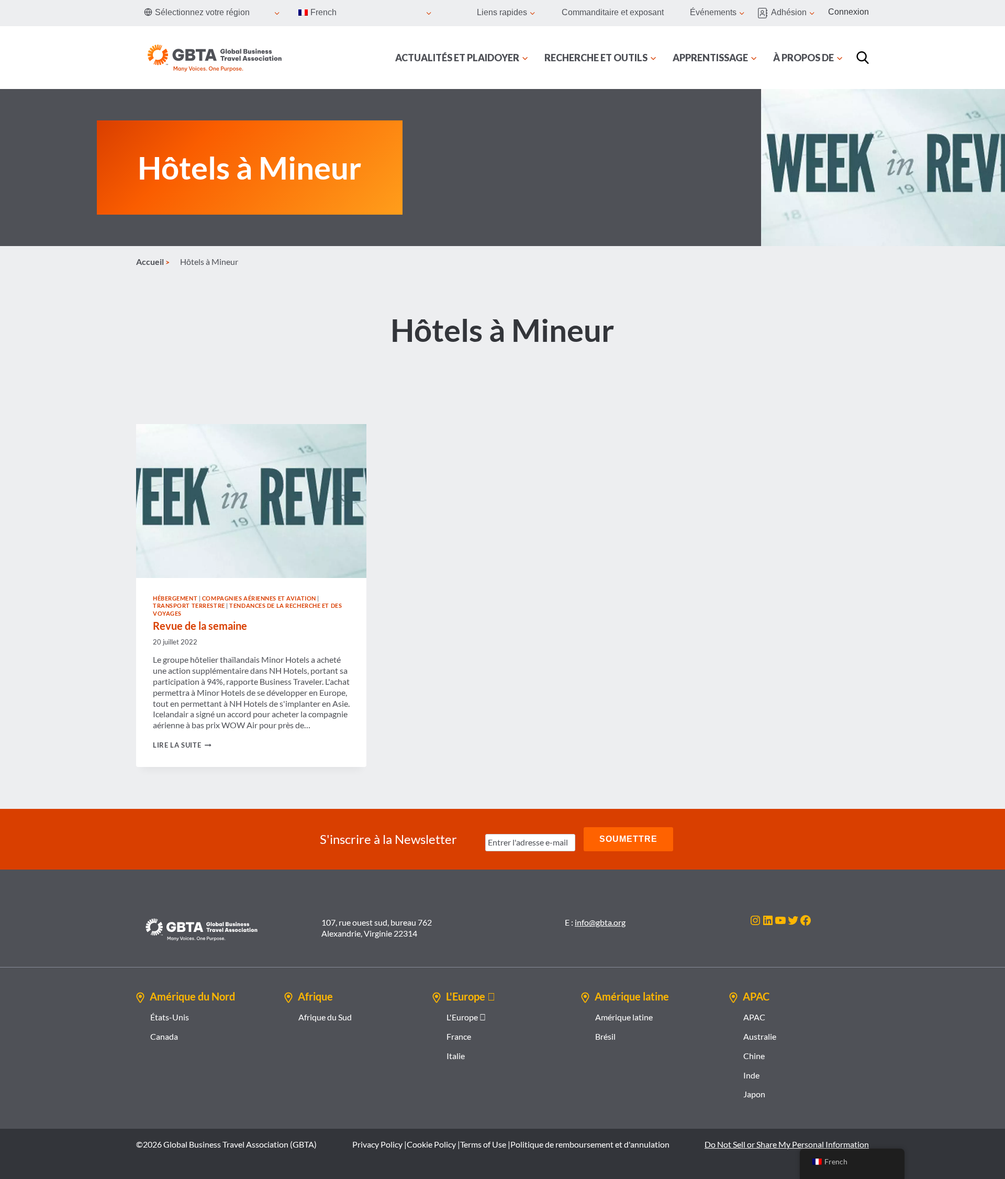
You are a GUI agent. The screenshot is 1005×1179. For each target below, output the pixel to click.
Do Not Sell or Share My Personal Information (787, 1144)
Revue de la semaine (200, 625)
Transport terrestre (189, 605)
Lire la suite (182, 745)
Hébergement (175, 598)
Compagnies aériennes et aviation (259, 598)
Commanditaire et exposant (613, 12)
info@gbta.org (600, 922)
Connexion (848, 11)
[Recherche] (862, 57)
